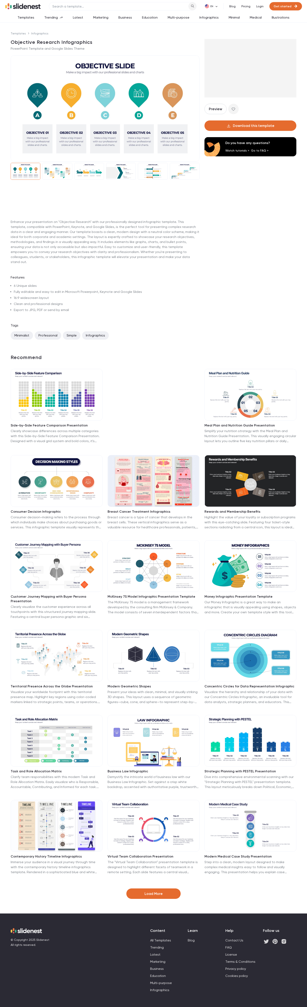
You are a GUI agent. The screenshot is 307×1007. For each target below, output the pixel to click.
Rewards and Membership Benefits (232, 512)
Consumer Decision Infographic (36, 512)
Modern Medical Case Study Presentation (238, 856)
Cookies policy (236, 976)
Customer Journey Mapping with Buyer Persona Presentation (48, 599)
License (231, 954)
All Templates (160, 940)
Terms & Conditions (240, 962)
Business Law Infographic (128, 771)
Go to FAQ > (260, 150)
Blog (232, 6)
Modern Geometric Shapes (129, 686)
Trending (51, 17)
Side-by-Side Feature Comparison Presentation (49, 425)
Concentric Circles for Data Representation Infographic (249, 686)
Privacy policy (235, 969)
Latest (78, 17)
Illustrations (280, 17)
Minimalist (21, 335)
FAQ (228, 947)
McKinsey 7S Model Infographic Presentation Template (151, 596)
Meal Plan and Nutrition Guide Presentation (239, 425)
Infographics (209, 17)
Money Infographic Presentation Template (238, 596)
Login (260, 6)
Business (125, 17)
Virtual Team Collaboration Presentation (140, 856)
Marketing (100, 17)
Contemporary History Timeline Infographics (46, 856)
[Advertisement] (105, 219)
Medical (256, 17)
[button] (16, 108)
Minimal (234, 17)
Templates (26, 17)
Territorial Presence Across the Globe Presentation (52, 686)
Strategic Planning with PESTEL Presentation (240, 771)
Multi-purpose (178, 17)
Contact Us (234, 940)
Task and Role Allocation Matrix (36, 771)
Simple (72, 335)
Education (150, 17)
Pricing (245, 6)
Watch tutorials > (237, 150)
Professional (47, 335)
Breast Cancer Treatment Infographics (139, 512)
